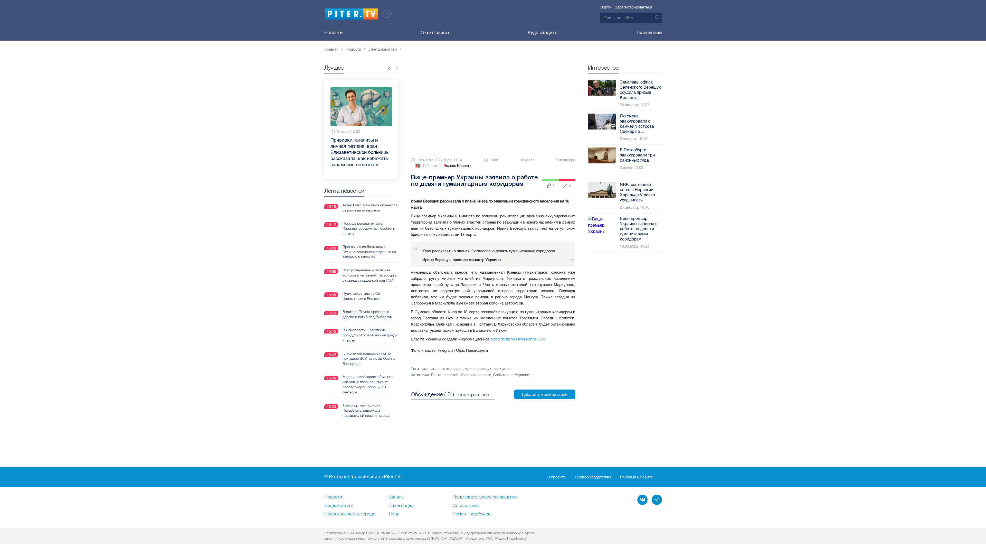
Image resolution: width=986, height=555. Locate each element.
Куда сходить (542, 32)
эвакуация (502, 369)
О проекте (556, 477)
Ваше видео (400, 505)
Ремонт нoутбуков (471, 514)
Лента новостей (444, 375)
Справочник (465, 505)
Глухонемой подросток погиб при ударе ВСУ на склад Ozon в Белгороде (369, 358)
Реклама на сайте (636, 477)
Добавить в (447, 166)
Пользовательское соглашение (485, 497)
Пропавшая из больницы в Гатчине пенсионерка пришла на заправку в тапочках (369, 251)
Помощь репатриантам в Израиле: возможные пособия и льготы (369, 228)
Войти (606, 7)
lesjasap (528, 160)
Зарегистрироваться (633, 7)
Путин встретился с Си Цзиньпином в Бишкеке (362, 296)
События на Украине (511, 375)
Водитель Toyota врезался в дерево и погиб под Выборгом (367, 314)
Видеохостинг (339, 505)
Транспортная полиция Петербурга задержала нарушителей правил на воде (366, 410)
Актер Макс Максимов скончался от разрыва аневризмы (370, 207)
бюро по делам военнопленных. (517, 339)
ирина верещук (478, 369)
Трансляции (649, 32)
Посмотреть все (472, 394)
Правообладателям (593, 477)
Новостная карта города (349, 514)
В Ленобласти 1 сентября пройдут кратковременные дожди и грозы (370, 335)
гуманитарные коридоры (442, 369)
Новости (333, 32)
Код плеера (565, 160)
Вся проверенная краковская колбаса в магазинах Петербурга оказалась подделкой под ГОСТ (369, 275)
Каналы (396, 497)
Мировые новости (475, 375)
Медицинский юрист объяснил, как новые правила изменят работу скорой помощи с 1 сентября (368, 384)
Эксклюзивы (435, 32)
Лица (393, 514)
